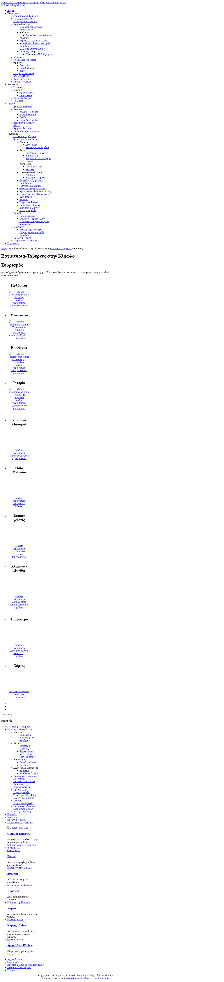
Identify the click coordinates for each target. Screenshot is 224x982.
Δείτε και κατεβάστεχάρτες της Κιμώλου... (19, 694)
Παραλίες (13, 890)
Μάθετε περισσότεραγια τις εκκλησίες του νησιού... (19, 369)
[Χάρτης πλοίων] (15, 919)
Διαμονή (12, 873)
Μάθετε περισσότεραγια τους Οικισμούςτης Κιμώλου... (19, 454)
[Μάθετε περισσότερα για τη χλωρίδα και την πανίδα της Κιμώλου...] (19, 593)
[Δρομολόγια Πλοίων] (15, 939)
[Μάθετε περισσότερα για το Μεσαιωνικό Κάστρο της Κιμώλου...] (19, 642)
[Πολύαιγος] (19, 297)
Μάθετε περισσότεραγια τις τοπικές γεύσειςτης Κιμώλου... (19, 551)
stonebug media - (76, 978)
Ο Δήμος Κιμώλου (18, 833)
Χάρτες (11, 908)
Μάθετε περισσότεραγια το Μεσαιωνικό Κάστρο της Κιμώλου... (19, 650)
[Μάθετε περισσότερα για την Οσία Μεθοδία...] (19, 495)
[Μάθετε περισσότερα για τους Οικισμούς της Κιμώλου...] (19, 447)
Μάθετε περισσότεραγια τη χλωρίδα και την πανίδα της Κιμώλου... (19, 602)
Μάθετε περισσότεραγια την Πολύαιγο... (19, 303)
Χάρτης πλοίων (16, 925)
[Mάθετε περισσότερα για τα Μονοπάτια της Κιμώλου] (19, 330)
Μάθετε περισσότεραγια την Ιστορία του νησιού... (19, 404)
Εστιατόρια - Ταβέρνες (60, 248)
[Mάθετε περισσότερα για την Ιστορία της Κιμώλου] (19, 397)
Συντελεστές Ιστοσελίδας (97, 978)
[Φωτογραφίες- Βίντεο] (23, 847)
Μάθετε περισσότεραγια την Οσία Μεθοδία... (19, 502)
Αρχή (4, 248)
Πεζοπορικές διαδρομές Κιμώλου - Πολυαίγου (19, 335)
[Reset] (31, 715)
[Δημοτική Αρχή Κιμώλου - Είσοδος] (17, 827)
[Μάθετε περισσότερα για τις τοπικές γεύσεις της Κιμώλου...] (19, 543)
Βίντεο (11, 856)
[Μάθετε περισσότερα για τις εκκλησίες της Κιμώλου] (19, 362)
